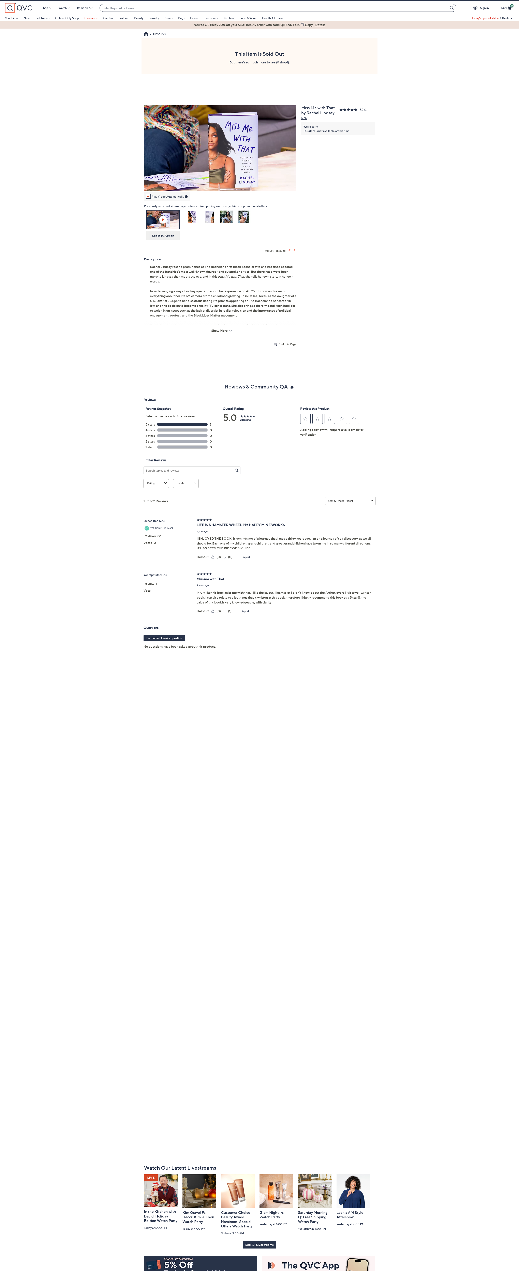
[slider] (220, 182)
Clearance (91, 18)
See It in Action (163, 236)
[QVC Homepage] (146, 34)
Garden (108, 18)
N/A (304, 118)
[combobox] (274, 8)
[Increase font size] (289, 250)
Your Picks (11, 18)
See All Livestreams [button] (259, 1245)
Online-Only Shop (67, 18)
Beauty (138, 18)
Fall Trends (42, 18)
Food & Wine (248, 18)
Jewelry (154, 18)
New (27, 18)
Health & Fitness (272, 18)
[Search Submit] (452, 8)
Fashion (124, 18)
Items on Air (84, 8)
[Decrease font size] (294, 250)
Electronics (211, 18)
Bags (181, 18)
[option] (259, 24)
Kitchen (229, 18)
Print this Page (287, 344)
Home (194, 18)
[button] (476, 8)
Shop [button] (45, 8)
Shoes (169, 18)
